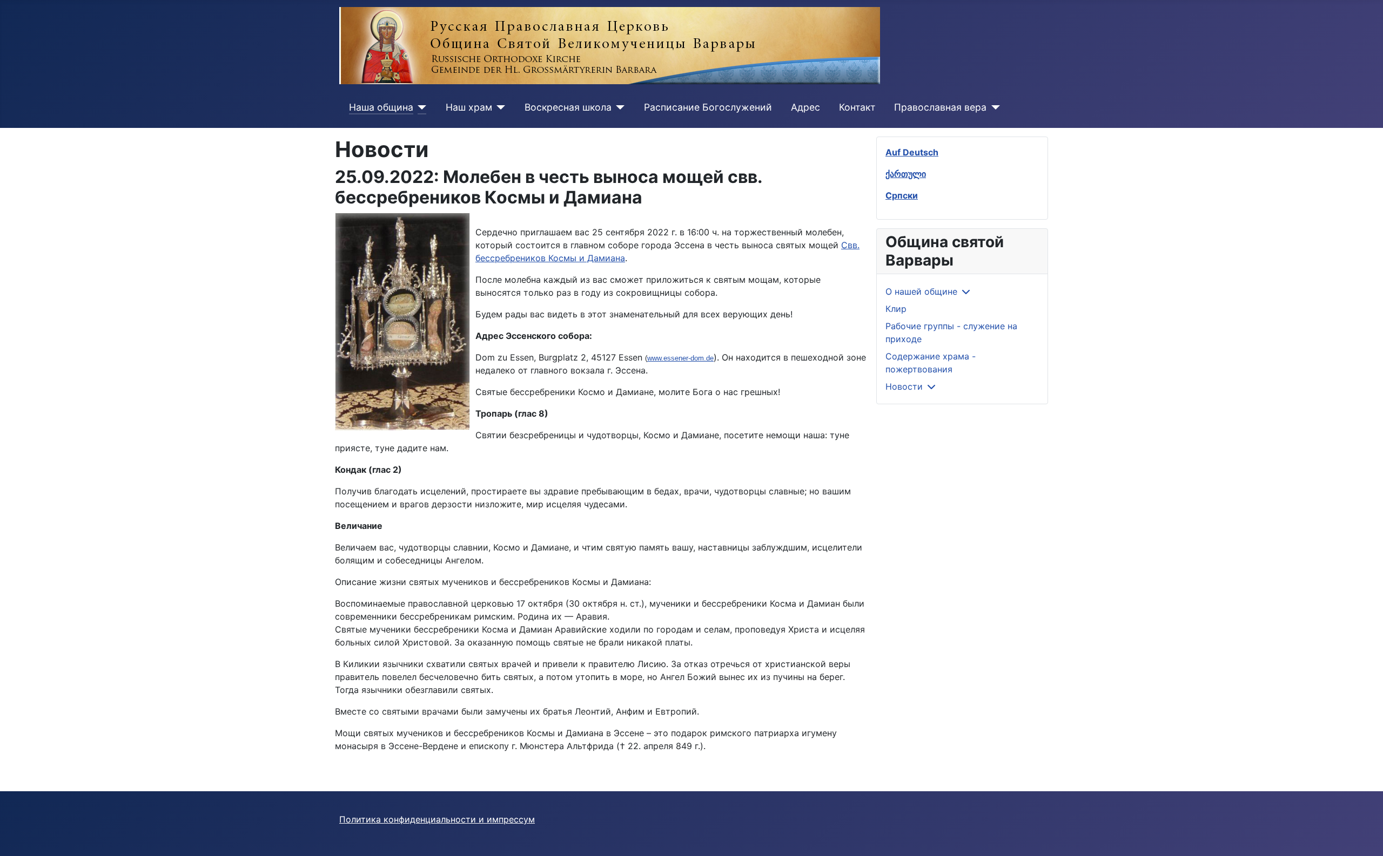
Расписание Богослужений (708, 107)
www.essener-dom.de (680, 358)
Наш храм (469, 107)
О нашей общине (921, 291)
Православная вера (940, 107)
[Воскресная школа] (618, 107)
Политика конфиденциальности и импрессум (437, 819)
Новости (904, 386)
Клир (896, 308)
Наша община (381, 107)
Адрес (805, 107)
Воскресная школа (568, 107)
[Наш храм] (499, 107)
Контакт (857, 107)
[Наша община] (420, 107)
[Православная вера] (993, 107)
